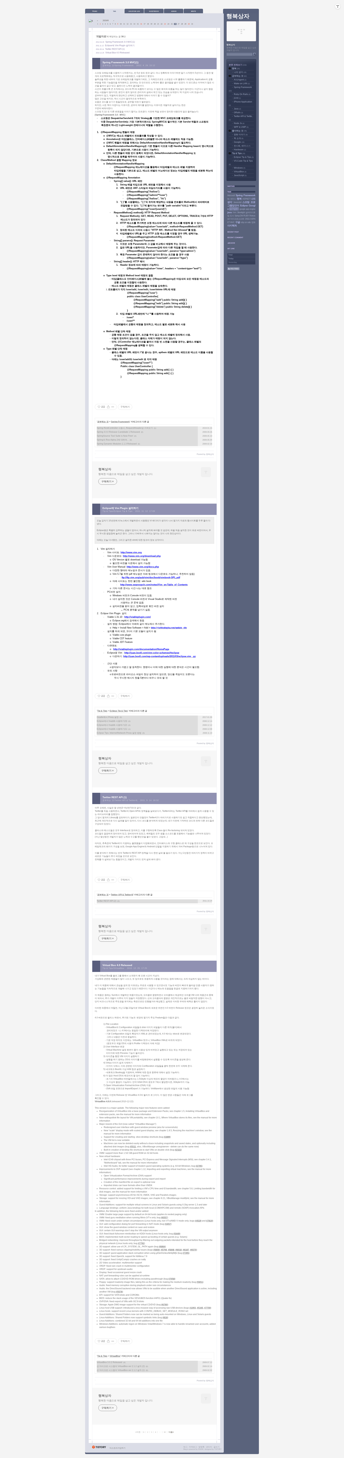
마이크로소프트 (237, 219)
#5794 (164, 1250)
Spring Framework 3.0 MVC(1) (120, 42)
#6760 (164, 1304)
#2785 (199, 1166)
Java (237, 108)
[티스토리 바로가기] (99, 1448)
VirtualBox (115, 1356)
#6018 (178, 1250)
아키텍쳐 (232, 225)
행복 (236, 68)
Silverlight (241, 212)
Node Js (239, 123)
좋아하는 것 (239, 131)
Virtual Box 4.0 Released (117, 52)
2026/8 (106, 20)
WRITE (193, 11)
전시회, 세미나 (242, 146)
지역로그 (193, 1447)
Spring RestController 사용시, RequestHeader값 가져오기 (125, 428)
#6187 (186, 1250)
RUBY (246, 215)
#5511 (133, 1146)
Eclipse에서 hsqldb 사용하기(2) (112, 725)
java (229, 212)
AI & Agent (240, 79)
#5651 (200, 1282)
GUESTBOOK (154, 11)
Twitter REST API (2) (106, 901)
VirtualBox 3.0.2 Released (109, 1362)
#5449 (176, 1233)
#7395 (186, 1253)
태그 (185, 1447)
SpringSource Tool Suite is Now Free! (115, 436)
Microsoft (231, 195)
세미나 (233, 199)
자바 (234, 212)
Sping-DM (239, 215)
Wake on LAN (242, 83)
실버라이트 (250, 212)
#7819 (209, 1221)
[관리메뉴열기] (337, 6)
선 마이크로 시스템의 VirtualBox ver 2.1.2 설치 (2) (121, 1366)
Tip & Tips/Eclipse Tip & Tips (117, 511)
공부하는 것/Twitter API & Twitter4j (119, 800)
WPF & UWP (241, 127)
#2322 (178, 1150)
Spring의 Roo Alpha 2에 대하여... (113, 440)
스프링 (245, 202)
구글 (237, 222)
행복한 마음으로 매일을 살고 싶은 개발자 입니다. (125, 474)
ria (228, 199)
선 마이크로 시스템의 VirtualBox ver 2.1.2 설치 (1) (121, 1370)
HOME (94, 11)
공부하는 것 (103, 421)
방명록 (201, 1447)
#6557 (164, 1217)
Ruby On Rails (242, 94)
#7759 (207, 1308)
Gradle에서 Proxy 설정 (108, 717)
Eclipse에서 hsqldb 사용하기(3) (112, 721)
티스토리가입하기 (117, 1448)
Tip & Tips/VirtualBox (113, 968)
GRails (238, 112)
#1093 (193, 1308)
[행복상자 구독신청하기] (233, 269)
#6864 (162, 1246)
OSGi (247, 219)
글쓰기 (216, 1447)
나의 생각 (240, 72)
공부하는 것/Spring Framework (118, 65)
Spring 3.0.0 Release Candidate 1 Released (118, 432)
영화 (253, 222)
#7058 (171, 1279)
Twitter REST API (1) (115, 49)
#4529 (198, 1221)
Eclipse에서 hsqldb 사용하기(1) (112, 729)
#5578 (119, 1291)
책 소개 (238, 138)
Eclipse (244, 205)
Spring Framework (120, 421)
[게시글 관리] (113, 407)
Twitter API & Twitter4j (122, 894)
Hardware (240, 149)
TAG (114, 11)
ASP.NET (246, 199)
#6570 (193, 1250)
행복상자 (104, 469)
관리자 (209, 1447)
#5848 (171, 1250)
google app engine (247, 209)
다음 (171, 1432)
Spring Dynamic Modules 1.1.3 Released (117, 444)
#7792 (141, 1243)
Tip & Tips (102, 711)
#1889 (167, 1137)
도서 (232, 215)
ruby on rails (246, 222)
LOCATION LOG (134, 11)
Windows (239, 168)
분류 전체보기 (238, 65)
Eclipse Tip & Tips (119, 711)
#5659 (156, 1250)
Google (239, 142)
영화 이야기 (241, 134)
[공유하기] (108, 407)
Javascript (237, 202)
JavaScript (240, 175)
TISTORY (218, 1449)
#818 (165, 1317)
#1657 (168, 1224)
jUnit (237, 98)
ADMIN (173, 11)
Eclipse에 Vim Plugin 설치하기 (120, 45)
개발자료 (234, 208)
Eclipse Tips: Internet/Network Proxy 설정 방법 (119, 733)
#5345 (200, 1308)
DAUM (200, 1449)
